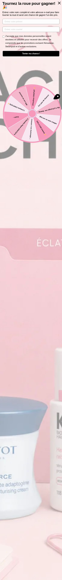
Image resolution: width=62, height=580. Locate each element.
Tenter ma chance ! (31, 53)
